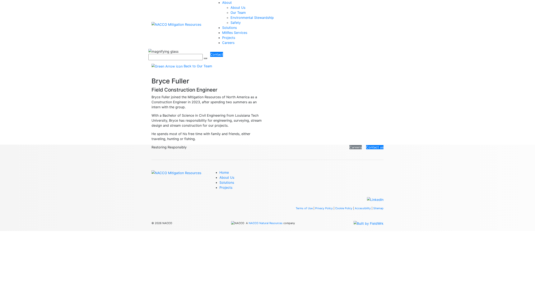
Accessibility (363, 208)
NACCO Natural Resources (266, 223)
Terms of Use (304, 208)
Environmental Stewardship (252, 17)
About (227, 2)
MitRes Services (234, 33)
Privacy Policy (324, 208)
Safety (236, 22)
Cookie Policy (343, 208)
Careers (228, 43)
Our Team (238, 12)
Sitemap (378, 208)
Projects (228, 38)
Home (224, 172)
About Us (238, 7)
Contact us (374, 147)
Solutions (229, 28)
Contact (216, 54)
